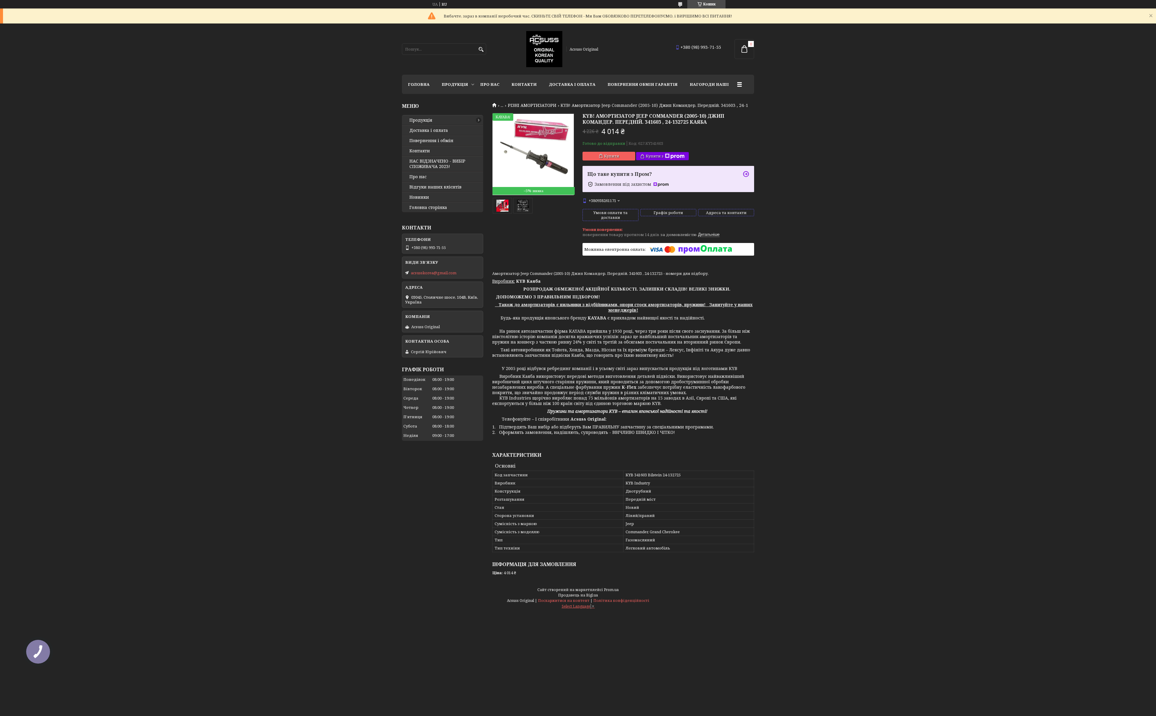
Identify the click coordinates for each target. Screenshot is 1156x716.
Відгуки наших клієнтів (435, 187)
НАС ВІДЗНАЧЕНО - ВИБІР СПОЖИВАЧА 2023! (437, 163)
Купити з (654, 156)
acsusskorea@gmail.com (433, 272)
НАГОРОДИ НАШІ (709, 84)
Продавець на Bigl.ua (578, 595)
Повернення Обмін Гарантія (643, 84)
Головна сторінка (428, 207)
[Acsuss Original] (544, 49)
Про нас (489, 84)
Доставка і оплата (572, 84)
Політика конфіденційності (621, 600)
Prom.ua (611, 589)
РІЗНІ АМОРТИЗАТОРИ (532, 105)
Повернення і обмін (431, 140)
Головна (419, 84)
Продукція (455, 84)
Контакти (524, 84)
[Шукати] (481, 49)
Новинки (419, 197)
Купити (611, 156)
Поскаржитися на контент (563, 600)
